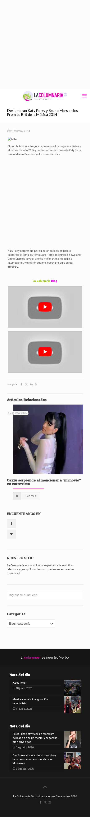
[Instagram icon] (49, 802)
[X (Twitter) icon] (45, 802)
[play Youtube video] (45, 307)
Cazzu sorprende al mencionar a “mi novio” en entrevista (44, 482)
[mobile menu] (84, 95)
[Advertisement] (45, 45)
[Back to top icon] (45, 786)
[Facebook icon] (40, 802)
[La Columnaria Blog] (45, 96)
